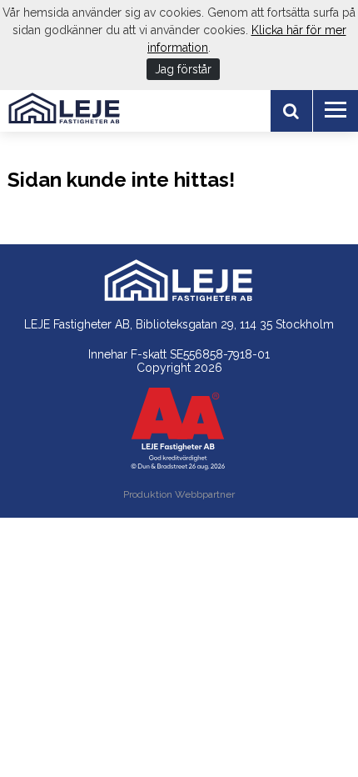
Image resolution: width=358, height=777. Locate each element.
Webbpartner (205, 494)
